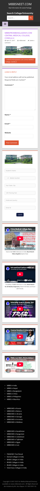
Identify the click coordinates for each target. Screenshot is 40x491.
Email (7, 124)
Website (8, 133)
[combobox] (7, 178)
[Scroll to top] (37, 488)
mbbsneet (22, 40)
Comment (9, 85)
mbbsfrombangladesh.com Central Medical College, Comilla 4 (20, 61)
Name (8, 115)
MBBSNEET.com (20, 4)
